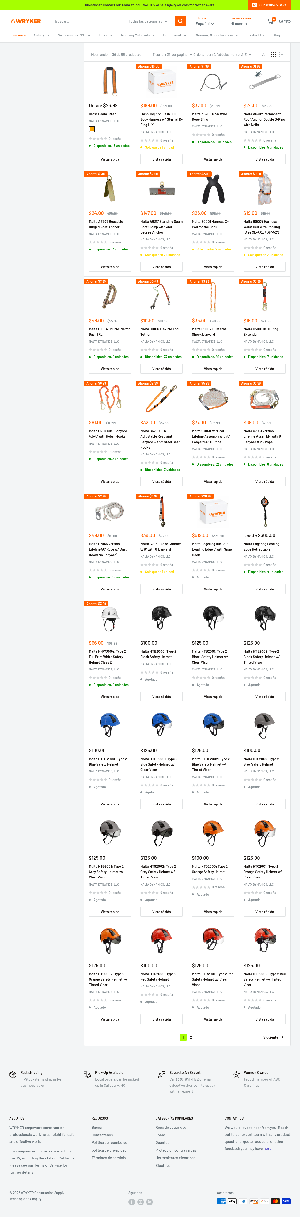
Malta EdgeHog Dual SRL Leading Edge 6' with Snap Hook (212, 549)
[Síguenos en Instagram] (140, 1201)
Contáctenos (102, 1134)
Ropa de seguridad (171, 1127)
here (267, 1148)
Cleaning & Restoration (214, 35)
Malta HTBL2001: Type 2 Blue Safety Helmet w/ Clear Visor (158, 764)
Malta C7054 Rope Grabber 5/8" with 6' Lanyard (160, 546)
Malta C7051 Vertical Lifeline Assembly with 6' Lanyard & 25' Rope (262, 436)
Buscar (97, 1127)
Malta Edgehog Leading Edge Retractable (261, 546)
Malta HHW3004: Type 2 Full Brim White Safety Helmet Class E (107, 656)
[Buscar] (180, 21)
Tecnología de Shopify (25, 1199)
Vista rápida (110, 159)
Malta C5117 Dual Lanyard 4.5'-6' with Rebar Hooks (108, 433)
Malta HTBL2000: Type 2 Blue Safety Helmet (108, 761)
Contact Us (255, 35)
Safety (39, 35)
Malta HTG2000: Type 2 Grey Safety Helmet (261, 761)
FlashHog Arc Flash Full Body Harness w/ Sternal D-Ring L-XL (161, 119)
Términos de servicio (109, 1157)
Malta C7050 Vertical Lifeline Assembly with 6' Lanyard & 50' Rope (211, 436)
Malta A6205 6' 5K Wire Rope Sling (209, 116)
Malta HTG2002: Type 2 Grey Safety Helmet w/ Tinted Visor (158, 871)
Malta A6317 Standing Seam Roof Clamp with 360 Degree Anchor (161, 227)
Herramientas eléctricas (175, 1157)
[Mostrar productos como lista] (281, 54)
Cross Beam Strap (102, 114)
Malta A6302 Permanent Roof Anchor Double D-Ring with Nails (264, 119)
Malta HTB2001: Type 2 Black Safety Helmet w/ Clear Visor (210, 656)
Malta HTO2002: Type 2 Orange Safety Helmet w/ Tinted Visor (108, 979)
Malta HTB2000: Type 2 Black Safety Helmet (158, 654)
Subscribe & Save (272, 5)
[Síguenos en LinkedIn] (149, 1201)
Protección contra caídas (176, 1150)
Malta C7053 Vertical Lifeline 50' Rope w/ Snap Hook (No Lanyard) (108, 549)
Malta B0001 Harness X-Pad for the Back (210, 224)
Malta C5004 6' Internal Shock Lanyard (210, 331)
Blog (276, 35)
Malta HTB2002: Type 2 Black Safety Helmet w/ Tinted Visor (262, 656)
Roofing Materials (135, 35)
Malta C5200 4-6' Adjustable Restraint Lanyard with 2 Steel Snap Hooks (160, 439)
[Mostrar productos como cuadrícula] (273, 54)
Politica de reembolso (109, 1142)
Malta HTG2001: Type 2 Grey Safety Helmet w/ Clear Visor (106, 871)
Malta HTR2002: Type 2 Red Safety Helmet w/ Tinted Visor (265, 979)
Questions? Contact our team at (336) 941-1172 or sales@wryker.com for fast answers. (150, 5)
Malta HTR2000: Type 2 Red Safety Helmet (158, 976)
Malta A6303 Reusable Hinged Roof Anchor (106, 224)
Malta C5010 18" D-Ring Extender (261, 331)
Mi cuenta (238, 23)
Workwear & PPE (71, 35)
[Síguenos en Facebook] (131, 1201)
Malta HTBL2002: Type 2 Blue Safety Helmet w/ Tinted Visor (211, 764)
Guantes (162, 1142)
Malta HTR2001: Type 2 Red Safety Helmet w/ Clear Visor (212, 979)
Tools (103, 35)
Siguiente (270, 1037)
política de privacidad (109, 1150)
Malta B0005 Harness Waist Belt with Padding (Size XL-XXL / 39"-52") (262, 227)
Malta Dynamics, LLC (104, 121)
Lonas (161, 1134)
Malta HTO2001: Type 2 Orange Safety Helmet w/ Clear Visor (263, 871)
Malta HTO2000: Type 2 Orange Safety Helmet (210, 869)
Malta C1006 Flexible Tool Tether (159, 331)
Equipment (172, 35)
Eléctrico (163, 1165)
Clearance (17, 35)
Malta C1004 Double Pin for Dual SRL (109, 331)
